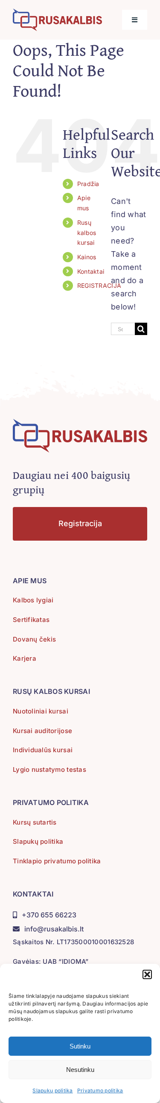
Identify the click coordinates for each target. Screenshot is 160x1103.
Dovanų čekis (34, 639)
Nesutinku (80, 1069)
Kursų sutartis (35, 822)
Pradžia (88, 183)
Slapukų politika (52, 1090)
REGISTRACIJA (99, 285)
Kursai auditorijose (42, 731)
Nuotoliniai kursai (40, 711)
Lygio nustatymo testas (49, 769)
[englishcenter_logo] (57, 12)
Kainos (86, 257)
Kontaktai (90, 271)
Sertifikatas (31, 620)
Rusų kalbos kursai (86, 232)
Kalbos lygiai (33, 600)
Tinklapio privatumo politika (57, 861)
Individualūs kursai (43, 750)
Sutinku (80, 1046)
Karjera (24, 658)
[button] (147, 974)
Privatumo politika (100, 1090)
